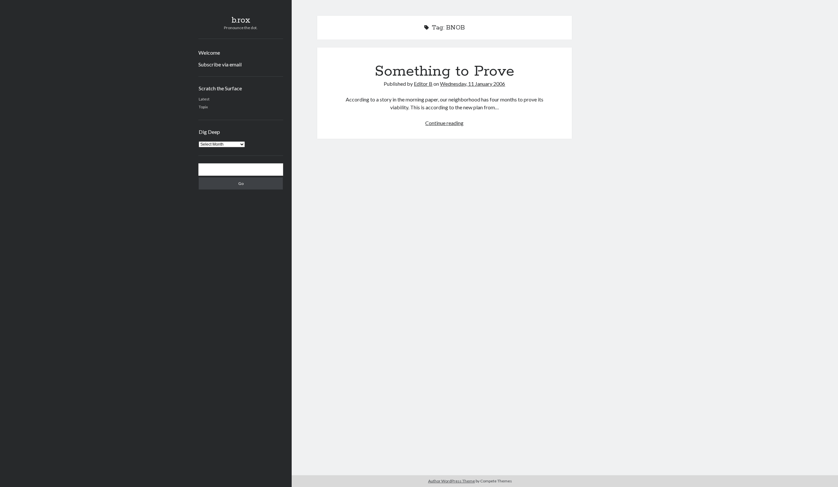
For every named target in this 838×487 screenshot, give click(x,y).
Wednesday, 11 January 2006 (472, 84)
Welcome (209, 52)
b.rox (240, 20)
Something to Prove (444, 71)
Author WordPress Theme (451, 480)
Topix (203, 106)
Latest (204, 99)
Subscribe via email (220, 64)
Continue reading (444, 123)
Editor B (423, 84)
